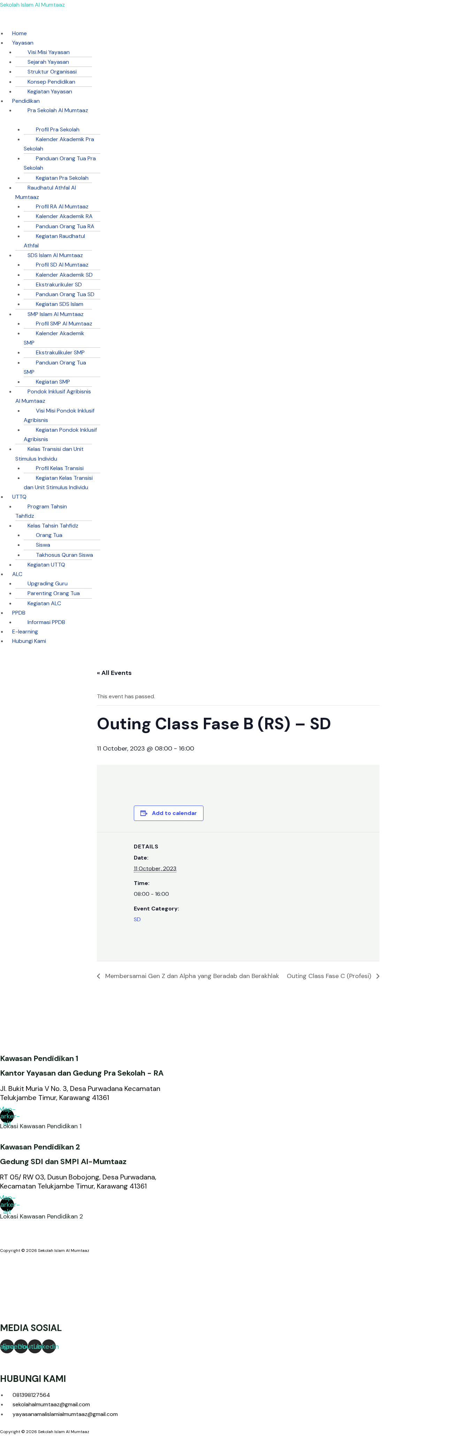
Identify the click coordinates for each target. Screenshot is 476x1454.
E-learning (25, 631)
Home (19, 33)
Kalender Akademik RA (64, 216)
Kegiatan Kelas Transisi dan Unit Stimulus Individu (58, 482)
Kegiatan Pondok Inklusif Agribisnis (60, 434)
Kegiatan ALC (44, 603)
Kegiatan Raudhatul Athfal (54, 240)
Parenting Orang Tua (54, 593)
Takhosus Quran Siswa (64, 555)
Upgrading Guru (48, 583)
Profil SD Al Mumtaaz (62, 264)
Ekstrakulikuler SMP (60, 352)
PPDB (18, 612)
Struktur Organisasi (52, 71)
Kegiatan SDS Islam (59, 304)
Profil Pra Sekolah (57, 129)
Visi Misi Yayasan (49, 52)
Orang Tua (49, 535)
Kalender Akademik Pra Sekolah (59, 144)
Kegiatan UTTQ (46, 564)
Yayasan (22, 42)
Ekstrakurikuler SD (59, 284)
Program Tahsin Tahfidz (41, 511)
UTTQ (19, 496)
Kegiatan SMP (53, 381)
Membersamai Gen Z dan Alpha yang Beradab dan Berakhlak (191, 976)
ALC (17, 574)
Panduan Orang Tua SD (65, 294)
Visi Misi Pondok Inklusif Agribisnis (59, 415)
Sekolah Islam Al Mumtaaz (32, 4)
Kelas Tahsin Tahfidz (53, 525)
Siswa (43, 544)
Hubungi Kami (29, 641)
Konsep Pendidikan (51, 81)
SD (137, 919)
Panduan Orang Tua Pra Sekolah (60, 163)
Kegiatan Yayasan (50, 91)
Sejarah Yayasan (48, 62)
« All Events (114, 673)
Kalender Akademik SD (64, 274)
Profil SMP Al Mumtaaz (64, 323)
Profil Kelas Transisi (60, 468)
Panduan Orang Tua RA (65, 226)
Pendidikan (26, 101)
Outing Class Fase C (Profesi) (330, 976)
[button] (149, 23)
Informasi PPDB (46, 622)
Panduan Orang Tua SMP (55, 367)
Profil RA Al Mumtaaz (62, 206)
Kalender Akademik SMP (54, 338)
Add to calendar (174, 813)
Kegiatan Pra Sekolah (62, 178)
